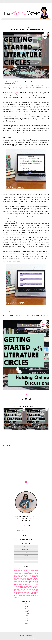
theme (28, 593)
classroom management (33, 572)
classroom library (25, 572)
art (32, 569)
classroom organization (18, 573)
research (18, 589)
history (28, 579)
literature (31, 582)
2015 (26, 621)
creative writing (27, 575)
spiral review (32, 590)
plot (20, 587)
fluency (28, 578)
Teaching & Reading (34, 592)
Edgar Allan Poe (29, 576)
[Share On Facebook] (25, 398)
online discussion (12, 92)
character (36, 570)
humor (19, 581)
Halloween (20, 579)
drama (25, 576)
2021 (26, 611)
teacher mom (24, 592)
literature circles (31, 395)
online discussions (10, 139)
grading (36, 578)
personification (16, 587)
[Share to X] (22, 398)
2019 (26, 615)
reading (26, 552)
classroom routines (28, 573)
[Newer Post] (4, 482)
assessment (36, 569)
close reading (35, 573)
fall (18, 578)
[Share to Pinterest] (29, 398)
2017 (26, 618)
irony (35, 581)
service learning (32, 589)
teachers (28, 592)
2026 (26, 603)
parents (36, 586)
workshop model (22, 595)
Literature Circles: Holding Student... (37, 427)
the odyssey (24, 593)
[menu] (3, 1)
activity (22, 569)
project (31, 587)
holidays (32, 579)
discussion (21, 576)
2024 (26, 606)
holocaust (36, 579)
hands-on (24, 579)
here (10, 311)
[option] (14, 421)
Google (34, 578)
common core (17, 575)
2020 (26, 613)
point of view (26, 587)
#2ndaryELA (26, 546)
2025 (26, 605)
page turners (32, 586)
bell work (23, 570)
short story (21, 590)
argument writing (28, 569)
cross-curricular (35, 575)
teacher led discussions (40, 82)
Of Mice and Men (27, 586)
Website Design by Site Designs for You (26, 638)
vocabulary (26, 558)
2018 (26, 616)
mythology (32, 584)
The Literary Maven (24, 635)
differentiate (16, 576)
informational (31, 581)
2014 (26, 623)
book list (27, 570)
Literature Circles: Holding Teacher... (14, 427)
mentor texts (19, 584)
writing (26, 561)
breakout (32, 570)
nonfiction (16, 586)
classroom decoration (18, 572)
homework (15, 581)
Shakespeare (16, 590)
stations (36, 590)
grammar (15, 579)
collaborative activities (19, 315)
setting (37, 589)
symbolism (20, 592)
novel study (21, 586)
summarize (16, 592)
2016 (26, 620)
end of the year (35, 576)
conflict (21, 575)
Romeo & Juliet (24, 589)
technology (26, 555)
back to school (17, 570)
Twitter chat (33, 593)
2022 (26, 610)
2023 (26, 608)
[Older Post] (47, 482)
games (31, 578)
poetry (22, 587)
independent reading (24, 581)
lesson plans (19, 582)
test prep (20, 593)
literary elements (25, 582)
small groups (26, 590)
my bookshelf (26, 549)
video (37, 593)
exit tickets (16, 578)
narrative (36, 584)
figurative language (23, 578)
